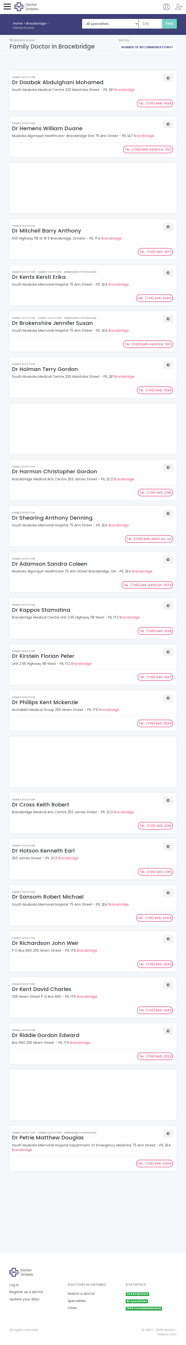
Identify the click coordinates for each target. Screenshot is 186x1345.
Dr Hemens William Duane (47, 128)
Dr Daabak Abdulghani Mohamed (57, 82)
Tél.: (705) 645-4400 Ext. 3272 (147, 585)
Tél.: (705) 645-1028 (155, 631)
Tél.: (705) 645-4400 (154, 298)
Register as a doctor (26, 1292)
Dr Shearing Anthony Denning (52, 518)
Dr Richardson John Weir (45, 943)
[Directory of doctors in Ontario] (34, 6)
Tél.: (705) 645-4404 (154, 918)
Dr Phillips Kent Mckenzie (45, 702)
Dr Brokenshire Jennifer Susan (52, 323)
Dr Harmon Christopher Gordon (54, 471)
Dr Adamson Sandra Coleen (49, 564)
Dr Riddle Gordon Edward (45, 1035)
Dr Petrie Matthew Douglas (48, 1137)
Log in (14, 1285)
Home (18, 23)
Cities (72, 1308)
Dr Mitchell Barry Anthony (46, 230)
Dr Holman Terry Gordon (45, 369)
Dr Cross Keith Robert (40, 804)
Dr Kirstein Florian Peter (43, 656)
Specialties (77, 1301)
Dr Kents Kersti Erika (39, 277)
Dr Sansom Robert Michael (48, 897)
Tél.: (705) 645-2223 (155, 723)
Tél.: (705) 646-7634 (155, 103)
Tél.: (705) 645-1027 (155, 677)
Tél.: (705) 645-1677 (155, 252)
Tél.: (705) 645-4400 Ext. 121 (149, 539)
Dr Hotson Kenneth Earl (43, 850)
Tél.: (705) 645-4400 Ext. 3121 (148, 149)
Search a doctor (81, 1293)
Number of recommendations (146, 47)
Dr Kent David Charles (41, 989)
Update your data (24, 1299)
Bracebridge (36, 23)
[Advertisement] (92, 188)
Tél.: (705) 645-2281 (155, 492)
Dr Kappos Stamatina (41, 610)
